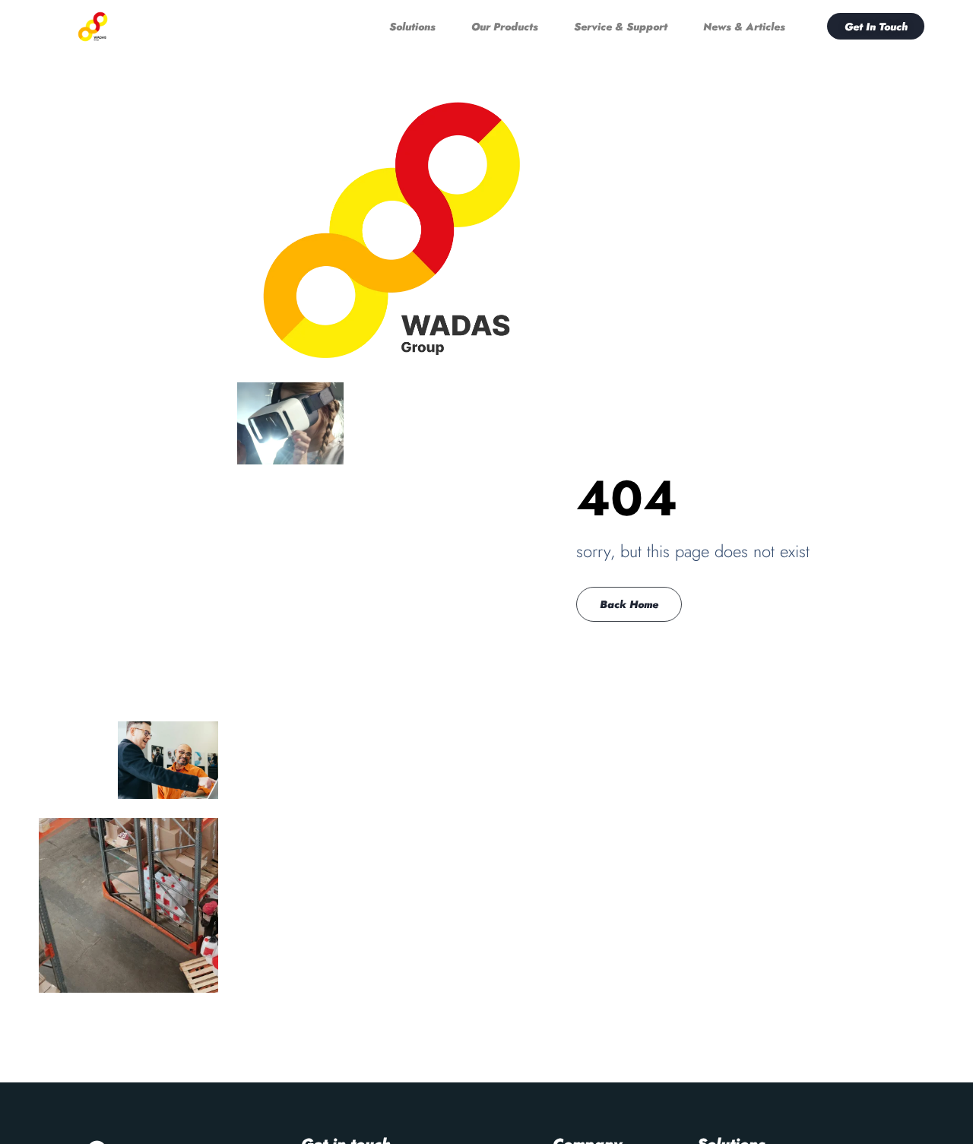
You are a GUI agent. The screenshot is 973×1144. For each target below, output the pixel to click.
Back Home (629, 604)
